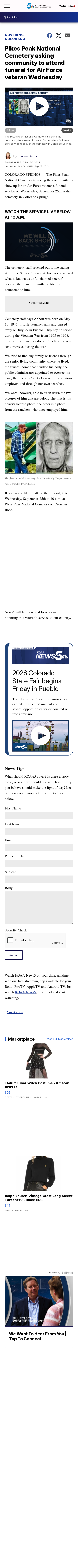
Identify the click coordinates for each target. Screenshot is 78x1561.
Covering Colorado (15, 37)
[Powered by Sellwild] (67, 1272)
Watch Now (66, 6)
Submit (13, 955)
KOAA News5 (25, 992)
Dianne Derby (27, 156)
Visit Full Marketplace (60, 1039)
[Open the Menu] (6, 6)
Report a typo (15, 1012)
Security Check (16, 930)
